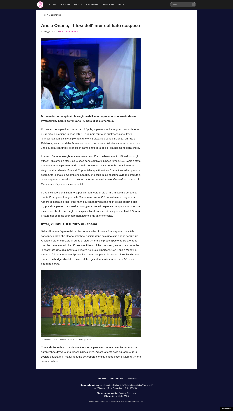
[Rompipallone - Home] (40, 4)
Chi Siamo (101, 379)
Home (43, 15)
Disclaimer (131, 379)
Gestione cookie (226, 409)
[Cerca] (193, 4)
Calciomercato (55, 15)
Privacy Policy (116, 379)
